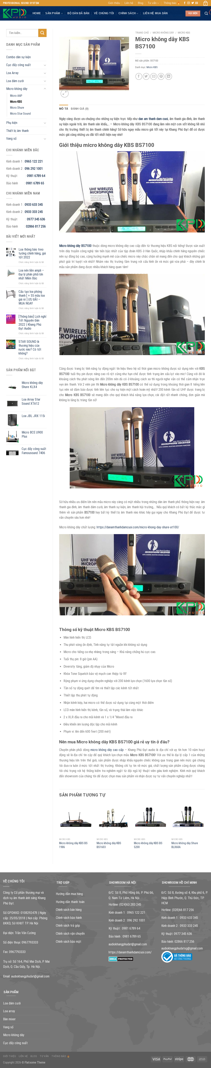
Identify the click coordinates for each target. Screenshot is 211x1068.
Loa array (9, 1011)
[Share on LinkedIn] (168, 76)
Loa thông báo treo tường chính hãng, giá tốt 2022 (32, 253)
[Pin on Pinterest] (161, 76)
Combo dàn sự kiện (18, 57)
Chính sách (127, 13)
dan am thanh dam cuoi (153, 119)
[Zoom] (65, 93)
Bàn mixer (9, 1019)
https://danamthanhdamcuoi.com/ (130, 952)
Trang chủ (142, 32)
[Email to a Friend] (153, 76)
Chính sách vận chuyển (70, 934)
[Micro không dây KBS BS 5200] (150, 819)
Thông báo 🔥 (172, 3)
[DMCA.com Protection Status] (121, 959)
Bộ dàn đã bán (78, 13)
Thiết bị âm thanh (17, 131)
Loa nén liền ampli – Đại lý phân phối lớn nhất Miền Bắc (31, 274)
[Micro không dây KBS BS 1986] (76, 819)
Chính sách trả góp (68, 925)
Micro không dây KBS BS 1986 (73, 845)
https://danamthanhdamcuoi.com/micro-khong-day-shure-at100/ (138, 527)
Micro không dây (16, 89)
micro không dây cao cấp (107, 750)
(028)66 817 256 (183, 910)
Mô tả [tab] (63, 108)
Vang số (11, 139)
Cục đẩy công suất (18, 65)
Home (37, 13)
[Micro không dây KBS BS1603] (113, 819)
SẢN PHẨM (52, 13)
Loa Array (12, 73)
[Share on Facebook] (138, 76)
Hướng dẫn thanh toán (70, 902)
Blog (140, 3)
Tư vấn (152, 3)
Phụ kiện (11, 123)
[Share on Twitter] (146, 76)
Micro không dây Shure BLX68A (184, 845)
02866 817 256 (36, 226)
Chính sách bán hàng (69, 910)
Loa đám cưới (15, 81)
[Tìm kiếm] (206, 13)
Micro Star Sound (20, 113)
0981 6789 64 (36, 176)
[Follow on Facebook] (184, 3)
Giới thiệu (114, 3)
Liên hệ (128, 3)
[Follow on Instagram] (188, 3)
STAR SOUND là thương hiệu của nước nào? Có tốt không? (30, 348)
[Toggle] (45, 65)
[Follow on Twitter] (192, 3)
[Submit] (42, 33)
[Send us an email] (196, 3)
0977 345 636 (36, 219)
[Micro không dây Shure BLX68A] (188, 819)
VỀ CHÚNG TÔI (104, 13)
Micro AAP (16, 96)
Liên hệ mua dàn (155, 13)
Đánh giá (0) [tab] (79, 108)
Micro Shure (17, 107)
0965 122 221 (34, 161)
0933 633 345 (34, 205)
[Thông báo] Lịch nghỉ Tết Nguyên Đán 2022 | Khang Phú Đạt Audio (32, 322)
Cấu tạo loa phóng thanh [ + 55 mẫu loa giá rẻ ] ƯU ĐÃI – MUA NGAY (32, 298)
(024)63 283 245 (130, 904)
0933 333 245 (34, 212)
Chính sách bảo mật (68, 942)
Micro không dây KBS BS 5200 (148, 845)
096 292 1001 (34, 169)
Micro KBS (16, 101)
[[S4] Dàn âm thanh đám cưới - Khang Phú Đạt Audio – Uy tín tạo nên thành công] (14, 13)
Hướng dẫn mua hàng (69, 894)
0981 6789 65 (35, 183)
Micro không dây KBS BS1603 (109, 845)
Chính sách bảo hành (69, 918)
